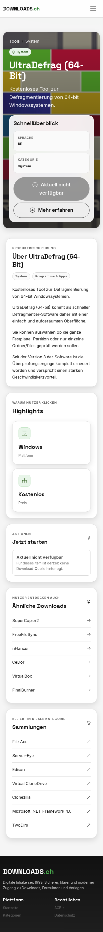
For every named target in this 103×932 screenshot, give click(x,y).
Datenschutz (64, 915)
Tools (14, 41)
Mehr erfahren (55, 210)
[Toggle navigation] (93, 8)
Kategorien (12, 915)
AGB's (59, 908)
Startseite (10, 908)
